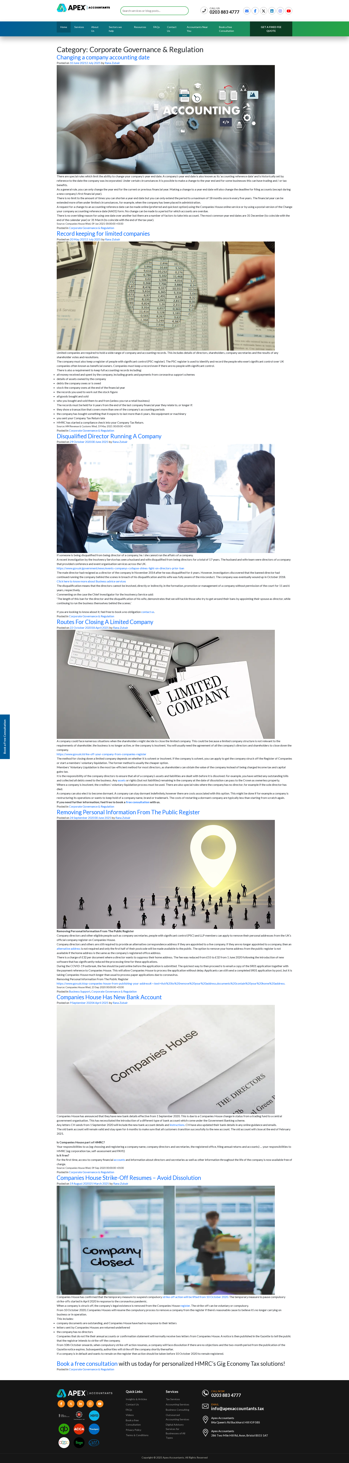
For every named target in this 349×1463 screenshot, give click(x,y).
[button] (174, 1155)
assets (122, 780)
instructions (177, 1124)
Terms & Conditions (137, 1435)
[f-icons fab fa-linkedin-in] (80, 1403)
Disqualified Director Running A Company (109, 436)
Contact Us (171, 28)
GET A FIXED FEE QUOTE (271, 28)
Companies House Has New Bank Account (109, 997)
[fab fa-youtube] (288, 10)
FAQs (156, 27)
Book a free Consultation (226, 28)
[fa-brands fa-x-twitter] (263, 10)
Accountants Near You (197, 28)
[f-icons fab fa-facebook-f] (61, 1403)
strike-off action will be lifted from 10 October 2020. (196, 1297)
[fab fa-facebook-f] (255, 10)
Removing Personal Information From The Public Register (128, 812)
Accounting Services (177, 1404)
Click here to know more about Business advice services (91, 581)
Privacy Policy (133, 1429)
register (185, 1305)
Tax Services (173, 1399)
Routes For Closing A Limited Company (105, 621)
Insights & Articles (136, 1399)
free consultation (137, 802)
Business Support (79, 991)
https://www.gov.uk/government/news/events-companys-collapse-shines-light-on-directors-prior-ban (120, 568)
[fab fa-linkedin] (272, 10)
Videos (130, 1414)
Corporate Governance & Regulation (91, 228)
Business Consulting (178, 1409)
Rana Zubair (112, 63)
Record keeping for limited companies (103, 233)
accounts (119, 1159)
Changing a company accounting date (103, 57)
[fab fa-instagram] (280, 10)
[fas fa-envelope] (246, 10)
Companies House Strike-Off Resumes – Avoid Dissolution (129, 1177)
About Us (95, 28)
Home (63, 27)
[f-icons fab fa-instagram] (90, 1403)
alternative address (69, 948)
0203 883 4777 (224, 12)
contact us (147, 611)
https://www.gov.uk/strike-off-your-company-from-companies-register (101, 754)
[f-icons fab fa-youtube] (99, 1403)
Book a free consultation (87, 1363)
